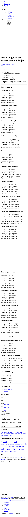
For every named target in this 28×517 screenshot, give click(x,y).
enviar (13, 446)
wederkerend (17, 433)
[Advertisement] (14, 40)
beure (10, 446)
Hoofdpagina (7, 4)
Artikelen (6, 6)
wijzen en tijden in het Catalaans (17, 500)
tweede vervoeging (14, 432)
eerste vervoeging (8, 389)
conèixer (8, 449)
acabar (16, 444)
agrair (8, 442)
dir (24, 441)
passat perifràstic (5, 498)
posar (19, 441)
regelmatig (6, 391)
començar (20, 444)
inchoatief (11, 433)
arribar (2, 444)
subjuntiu (11, 497)
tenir (5, 442)
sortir (14, 451)
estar (3, 446)
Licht (8, 21)
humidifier (6, 407)
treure (23, 446)
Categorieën (4, 429)
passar (21, 442)
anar (20, 449)
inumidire (6, 410)
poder (3, 449)
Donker (9, 22)
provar (12, 444)
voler (9, 444)
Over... (5, 508)
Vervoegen (18, 426)
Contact (6, 511)
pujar (25, 444)
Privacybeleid (7, 509)
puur (7, 433)
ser (11, 449)
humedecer (6, 404)
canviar (2, 451)
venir (17, 446)
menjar (6, 451)
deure (20, 446)
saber (11, 451)
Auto (8, 24)
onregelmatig (4, 435)
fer (6, 444)
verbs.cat (3, 1)
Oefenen (6, 5)
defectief (9, 435)
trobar (11, 442)
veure (15, 442)
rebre (2, 441)
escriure (7, 446)
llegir (23, 449)
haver (16, 448)
